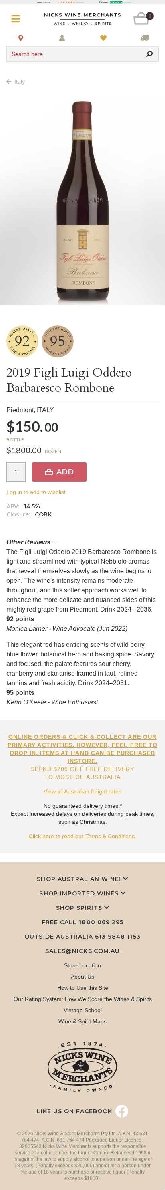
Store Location (82, 965)
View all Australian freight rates (82, 791)
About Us (82, 976)
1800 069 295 (101, 922)
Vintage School (83, 1010)
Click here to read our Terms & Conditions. (82, 836)
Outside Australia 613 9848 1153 (82, 936)
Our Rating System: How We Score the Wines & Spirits (83, 999)
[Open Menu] (19, 19)
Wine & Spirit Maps (82, 1021)
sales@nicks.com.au (82, 951)
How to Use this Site (82, 988)
